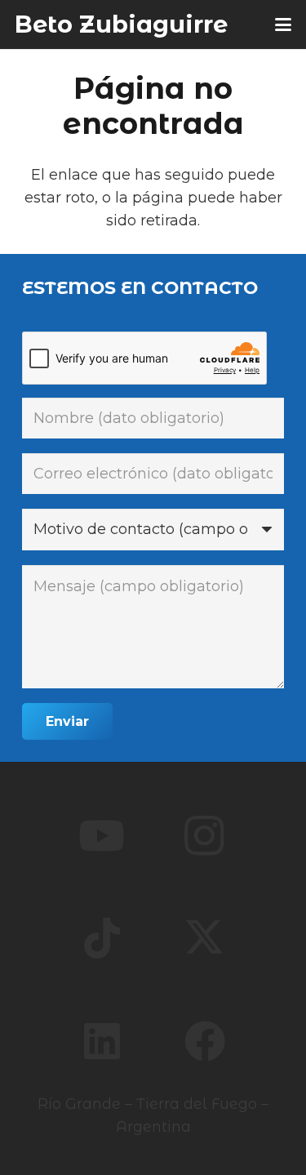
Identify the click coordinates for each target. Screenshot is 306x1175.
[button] (284, 24)
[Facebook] (204, 1041)
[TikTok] (102, 938)
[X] (204, 938)
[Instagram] (204, 835)
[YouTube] (102, 835)
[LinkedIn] (102, 1041)
